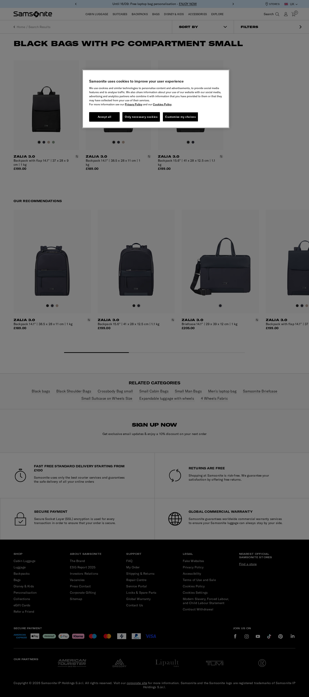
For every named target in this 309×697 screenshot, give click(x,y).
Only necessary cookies (141, 116)
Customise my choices (180, 116)
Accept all (104, 116)
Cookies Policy (162, 104)
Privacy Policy (133, 104)
